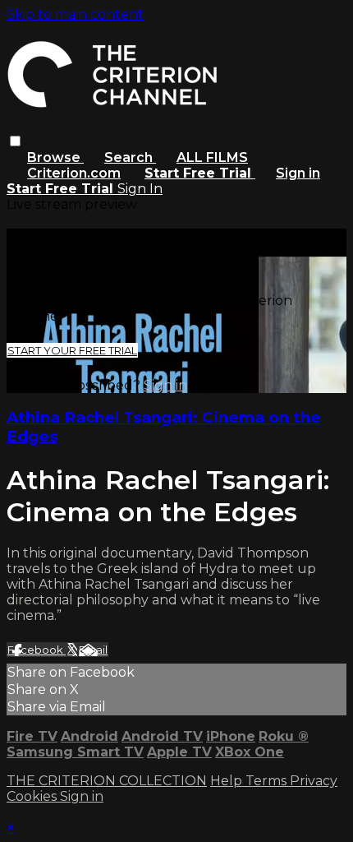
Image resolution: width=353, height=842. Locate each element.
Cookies (33, 796)
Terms (267, 781)
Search (130, 157)
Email (93, 649)
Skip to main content (75, 14)
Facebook (36, 649)
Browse (55, 157)
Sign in (298, 173)
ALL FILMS (212, 157)
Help (227, 781)
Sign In (140, 189)
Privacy (313, 781)
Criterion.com (74, 173)
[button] (15, 141)
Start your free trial (72, 350)
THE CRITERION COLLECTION (107, 781)
